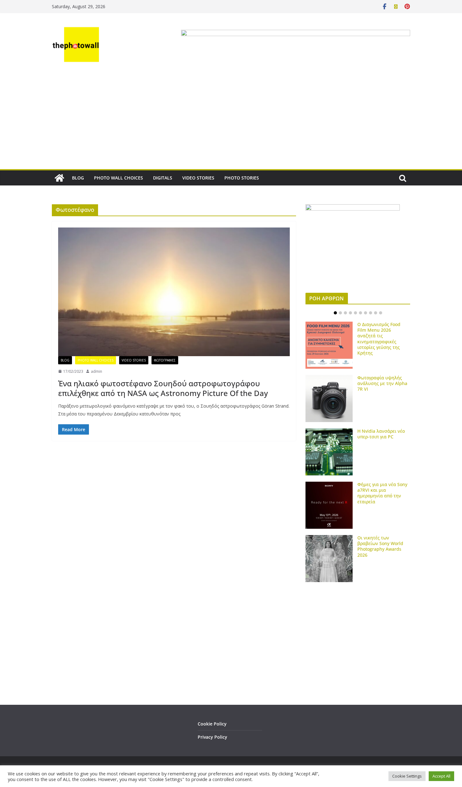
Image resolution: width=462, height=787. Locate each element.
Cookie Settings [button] (407, 776)
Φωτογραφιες (165, 360)
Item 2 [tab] (340, 312)
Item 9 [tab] (375, 312)
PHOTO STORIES (241, 178)
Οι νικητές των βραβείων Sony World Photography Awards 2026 (380, 546)
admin (96, 371)
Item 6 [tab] (360, 312)
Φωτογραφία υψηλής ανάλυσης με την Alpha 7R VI (382, 383)
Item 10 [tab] (380, 312)
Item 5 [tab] (355, 312)
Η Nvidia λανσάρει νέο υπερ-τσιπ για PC (381, 434)
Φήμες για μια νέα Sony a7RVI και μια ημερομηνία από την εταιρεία (382, 493)
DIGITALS (162, 178)
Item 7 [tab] (365, 312)
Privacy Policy (212, 737)
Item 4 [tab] (350, 312)
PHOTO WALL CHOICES (118, 178)
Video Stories (134, 360)
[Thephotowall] (59, 177)
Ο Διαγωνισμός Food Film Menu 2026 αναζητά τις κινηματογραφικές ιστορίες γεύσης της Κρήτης (378, 338)
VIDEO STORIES (198, 178)
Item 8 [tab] (370, 312)
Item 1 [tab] (335, 312)
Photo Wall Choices (95, 360)
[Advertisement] (231, 122)
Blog (65, 360)
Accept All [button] (441, 776)
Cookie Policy (212, 724)
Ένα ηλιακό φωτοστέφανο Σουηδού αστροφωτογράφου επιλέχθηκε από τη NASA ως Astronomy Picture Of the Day (163, 388)
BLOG (78, 178)
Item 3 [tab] (345, 312)
